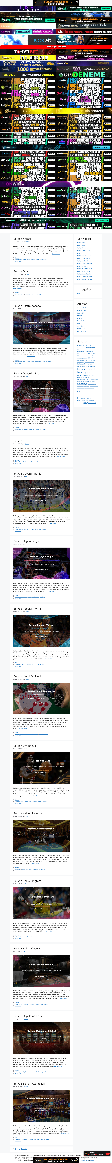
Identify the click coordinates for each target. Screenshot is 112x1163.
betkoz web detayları (81, 395)
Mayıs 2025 (80, 318)
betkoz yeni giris (42, 1072)
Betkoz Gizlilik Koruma (25, 461)
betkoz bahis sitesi (81, 353)
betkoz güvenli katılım (32, 529)
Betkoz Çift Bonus (24, 745)
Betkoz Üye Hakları (36, 461)
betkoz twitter (42, 529)
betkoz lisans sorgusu (92, 384)
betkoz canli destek (81, 360)
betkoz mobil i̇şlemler (94, 386)
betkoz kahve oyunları (33, 1004)
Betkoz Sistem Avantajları (29, 1083)
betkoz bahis (79, 349)
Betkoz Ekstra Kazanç (27, 305)
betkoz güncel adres (85, 375)
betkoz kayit (43, 429)
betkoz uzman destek (90, 393)
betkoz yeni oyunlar (38, 936)
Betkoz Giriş (20, 271)
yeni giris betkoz (89, 403)
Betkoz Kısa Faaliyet (37, 294)
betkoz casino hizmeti (89, 362)
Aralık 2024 (80, 326)
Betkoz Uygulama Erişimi (28, 1016)
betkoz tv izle (88, 392)
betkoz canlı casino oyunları (91, 360)
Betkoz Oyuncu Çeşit (41, 259)
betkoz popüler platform (31, 801)
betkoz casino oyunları (84, 364)
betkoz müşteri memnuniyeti (34, 361)
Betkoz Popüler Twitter (27, 608)
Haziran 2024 (81, 331)
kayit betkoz (79, 402)
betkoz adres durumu (81, 347)
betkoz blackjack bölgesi (82, 358)
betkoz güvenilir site (34, 429)
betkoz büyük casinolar (21, 597)
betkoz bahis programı (21, 936)
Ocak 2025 (80, 323)
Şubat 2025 (80, 321)
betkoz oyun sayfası (90, 388)
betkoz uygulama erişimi (31, 1072)
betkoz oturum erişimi (81, 388)
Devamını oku (56, 254)
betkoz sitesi (89, 389)
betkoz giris (28, 294)
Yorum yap (18, 261)
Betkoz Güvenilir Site (26, 373)
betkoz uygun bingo (39, 597)
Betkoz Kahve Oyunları (27, 948)
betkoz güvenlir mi (83, 377)
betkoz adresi (18, 259)
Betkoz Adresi (22, 238)
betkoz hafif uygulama (81, 379)
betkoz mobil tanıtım (39, 869)
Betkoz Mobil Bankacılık (28, 676)
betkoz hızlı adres (80, 381)
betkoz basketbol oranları (82, 355)
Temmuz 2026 (81, 308)
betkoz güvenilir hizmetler (21, 429)
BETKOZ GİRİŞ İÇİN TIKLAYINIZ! (56, 47)
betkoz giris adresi (86, 369)
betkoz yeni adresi (46, 361)
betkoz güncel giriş (20, 1072)
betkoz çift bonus (19, 801)
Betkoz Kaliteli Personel (28, 813)
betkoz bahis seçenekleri (85, 351)
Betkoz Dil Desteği (19, 294)
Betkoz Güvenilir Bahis (27, 473)
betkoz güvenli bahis (30, 1139)
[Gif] (56, 111)
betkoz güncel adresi (20, 734)
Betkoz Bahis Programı (27, 881)
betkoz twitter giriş (81, 393)
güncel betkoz (91, 400)
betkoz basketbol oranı (92, 355)
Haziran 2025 (81, 315)
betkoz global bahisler (27, 664)
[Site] (28, 81)
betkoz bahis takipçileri (90, 353)
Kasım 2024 (81, 328)
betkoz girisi (31, 597)
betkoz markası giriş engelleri (83, 386)
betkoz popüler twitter (39, 664)
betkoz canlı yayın (80, 362)
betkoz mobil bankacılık (32, 734)
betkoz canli (92, 358)
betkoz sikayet (44, 1004)
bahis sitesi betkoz (20, 1139)
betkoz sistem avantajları (43, 1139)
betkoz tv (29, 936)
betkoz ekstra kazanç (20, 361)
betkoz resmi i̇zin (43, 734)
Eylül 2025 (80, 313)
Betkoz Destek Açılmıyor (29, 259)
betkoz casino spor (81, 366)
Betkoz (17, 258)
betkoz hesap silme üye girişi (92, 379)
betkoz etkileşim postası (21, 1004)
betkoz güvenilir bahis (20, 529)
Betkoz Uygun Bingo (26, 541)
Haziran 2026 (81, 310)
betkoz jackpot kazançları (90, 381)
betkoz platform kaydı (81, 389)
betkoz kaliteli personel (28, 869)
